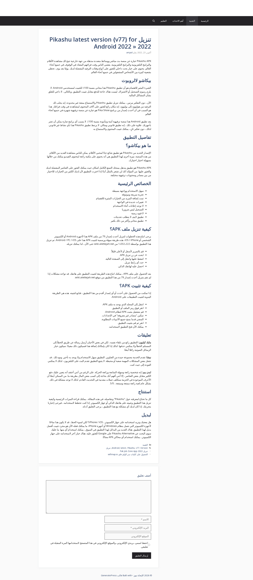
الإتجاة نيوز (200, 8)
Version (144, 447)
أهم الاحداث (177, 20)
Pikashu (131, 447)
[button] (154, 21)
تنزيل (108, 447)
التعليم (164, 20)
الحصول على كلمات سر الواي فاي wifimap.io (128, 454)
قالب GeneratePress (111, 575)
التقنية (192, 20)
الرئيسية (204, 20)
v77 (137, 447)
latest (123, 447)
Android (115, 447)
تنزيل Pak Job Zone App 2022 (134, 451)
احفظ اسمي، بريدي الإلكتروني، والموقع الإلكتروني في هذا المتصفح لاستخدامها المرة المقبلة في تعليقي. (99, 544)
